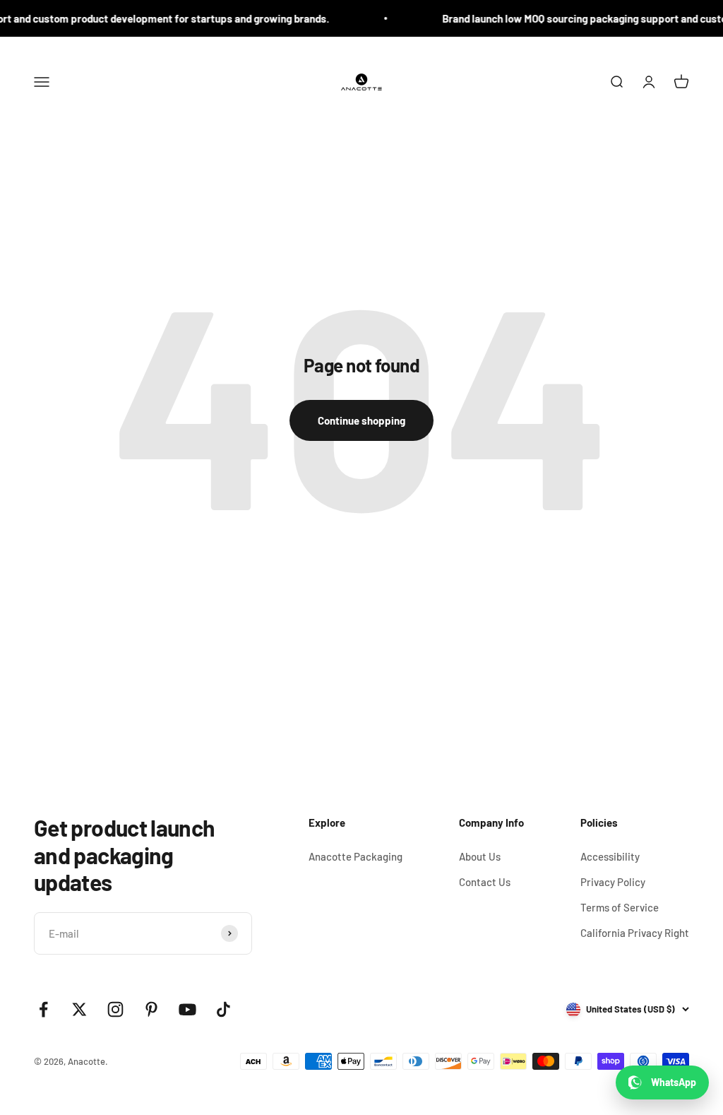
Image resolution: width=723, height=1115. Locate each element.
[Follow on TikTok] (223, 1009)
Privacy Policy (612, 881)
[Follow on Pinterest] (151, 1009)
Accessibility (610, 856)
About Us (480, 856)
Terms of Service (619, 907)
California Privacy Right (634, 932)
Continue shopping (361, 420)
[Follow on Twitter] (79, 1009)
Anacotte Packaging (355, 856)
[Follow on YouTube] (187, 1009)
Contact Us (484, 881)
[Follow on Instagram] (115, 1009)
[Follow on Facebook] (43, 1009)
